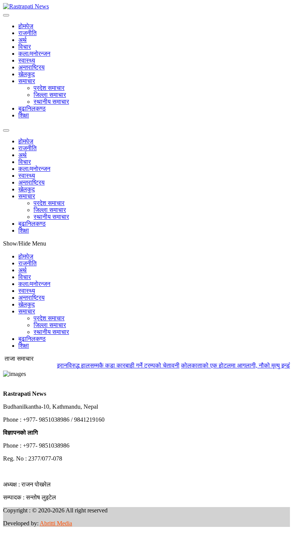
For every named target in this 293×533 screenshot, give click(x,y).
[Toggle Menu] (6, 15)
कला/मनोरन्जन (34, 53)
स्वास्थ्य (26, 60)
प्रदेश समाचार (49, 88)
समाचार (26, 81)
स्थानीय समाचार (51, 101)
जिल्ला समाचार (50, 95)
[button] (3, 380)
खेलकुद (26, 74)
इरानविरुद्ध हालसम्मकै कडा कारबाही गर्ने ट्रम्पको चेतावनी (114, 365)
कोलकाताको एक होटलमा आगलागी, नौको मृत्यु (226, 365)
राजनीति (27, 33)
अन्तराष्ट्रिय (31, 67)
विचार (24, 46)
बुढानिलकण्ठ (32, 108)
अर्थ (22, 40)
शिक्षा (23, 115)
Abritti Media (56, 523)
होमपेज (25, 26)
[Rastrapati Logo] (26, 6)
